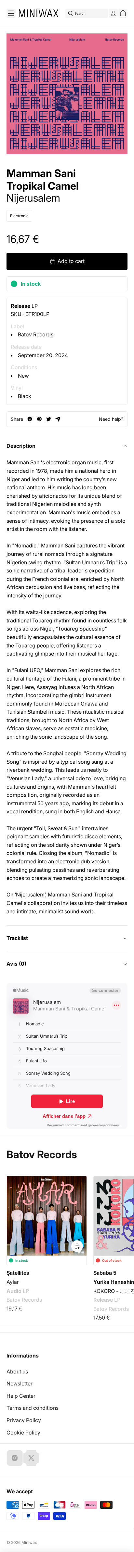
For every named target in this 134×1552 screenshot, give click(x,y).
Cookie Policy (23, 1432)
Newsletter (20, 1383)
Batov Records (35, 334)
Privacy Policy (24, 1420)
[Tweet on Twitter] (48, 419)
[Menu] (11, 13)
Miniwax (29, 1542)
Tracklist (17, 938)
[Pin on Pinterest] (39, 419)
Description (21, 446)
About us (17, 1371)
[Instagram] (15, 1458)
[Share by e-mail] (58, 419)
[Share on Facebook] (30, 419)
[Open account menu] (113, 13)
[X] (31, 1458)
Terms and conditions (33, 1408)
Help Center (21, 1396)
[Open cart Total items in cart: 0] (122, 13)
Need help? (111, 419)
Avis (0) (16, 963)
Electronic (19, 215)
